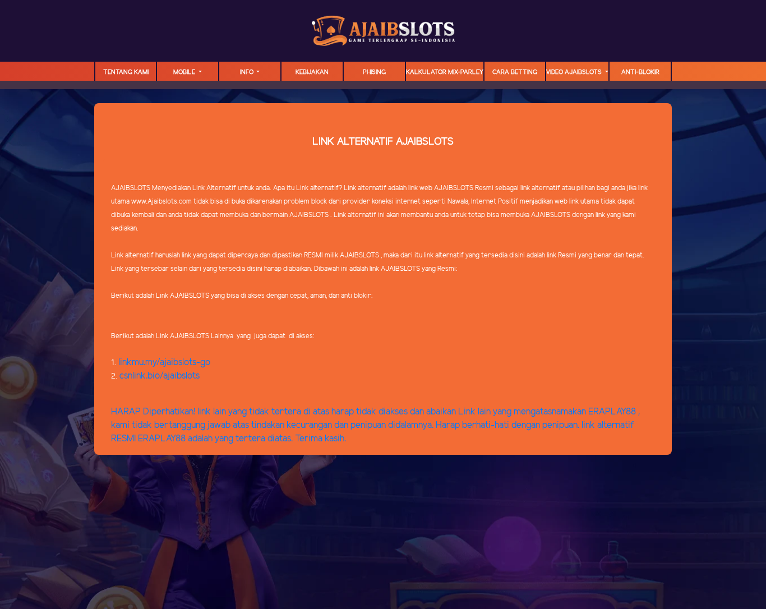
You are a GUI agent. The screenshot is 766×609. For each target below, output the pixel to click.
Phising (374, 72)
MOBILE (185, 72)
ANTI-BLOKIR (640, 72)
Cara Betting (514, 72)
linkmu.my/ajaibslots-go (164, 362)
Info (247, 72)
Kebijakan (312, 72)
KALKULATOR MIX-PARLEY (444, 72)
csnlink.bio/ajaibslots (159, 376)
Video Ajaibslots (574, 72)
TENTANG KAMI (126, 72)
